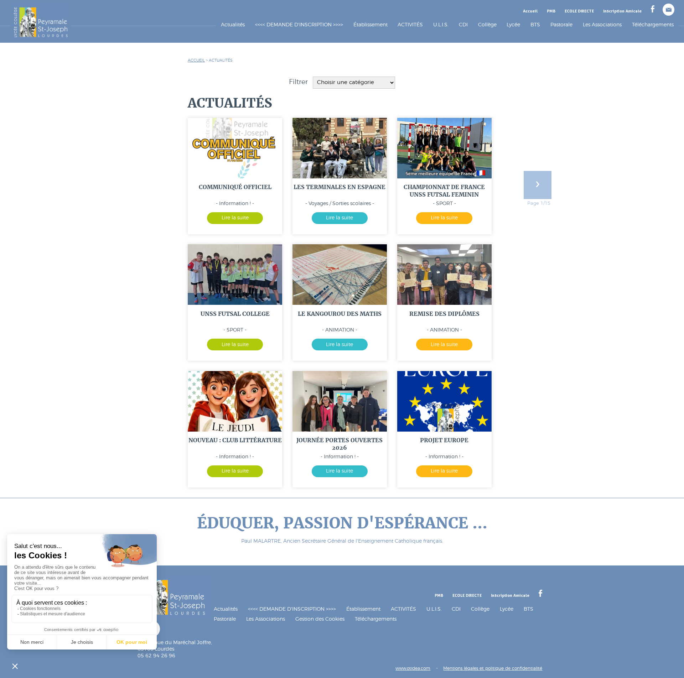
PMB (551, 11)
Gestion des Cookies (319, 619)
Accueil (530, 11)
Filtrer (299, 82)
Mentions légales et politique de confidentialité (492, 669)
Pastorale (561, 24)
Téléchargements (653, 24)
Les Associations (602, 24)
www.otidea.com (412, 669)
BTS (528, 609)
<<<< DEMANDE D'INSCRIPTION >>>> (299, 24)
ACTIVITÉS (403, 609)
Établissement (363, 609)
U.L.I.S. (434, 609)
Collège (487, 24)
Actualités (233, 24)
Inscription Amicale (622, 11)
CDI (456, 609)
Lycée (513, 24)
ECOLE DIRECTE (579, 11)
